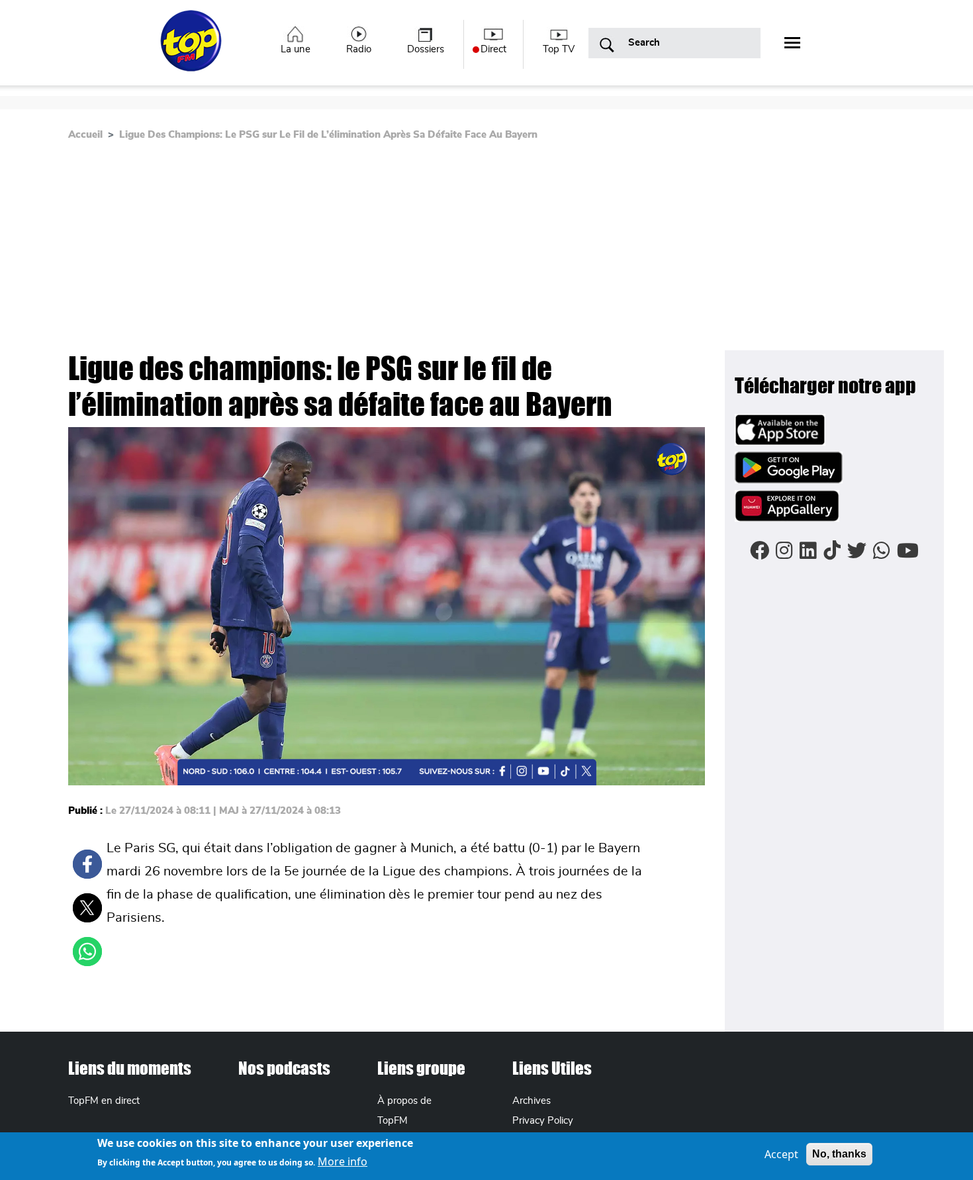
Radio (358, 49)
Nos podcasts (284, 1068)
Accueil (85, 135)
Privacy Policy (542, 1121)
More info (342, 1161)
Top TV (559, 49)
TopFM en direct (104, 1101)
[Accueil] (192, 48)
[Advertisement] (360, 251)
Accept (781, 1154)
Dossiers (425, 49)
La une (295, 49)
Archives (531, 1101)
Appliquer (607, 46)
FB (87, 864)
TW (87, 907)
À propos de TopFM (404, 1110)
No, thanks (839, 1153)
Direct (493, 49)
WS (87, 951)
